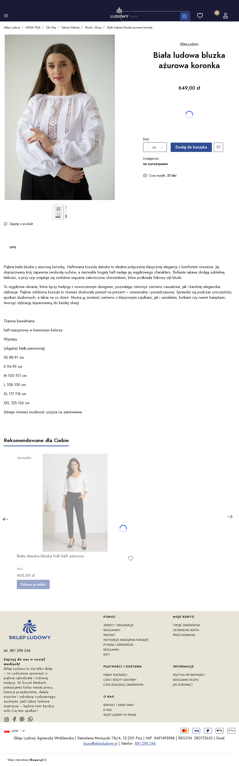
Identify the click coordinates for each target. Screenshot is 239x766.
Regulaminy (111, 630)
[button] (6, 16)
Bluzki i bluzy (93, 27)
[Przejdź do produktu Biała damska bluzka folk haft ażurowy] (75, 503)
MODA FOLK (33, 27)
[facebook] (14, 719)
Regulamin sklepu (186, 680)
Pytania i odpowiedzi (118, 645)
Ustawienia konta (186, 630)
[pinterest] (22, 719)
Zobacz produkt (33, 584)
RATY (106, 655)
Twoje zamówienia (186, 625)
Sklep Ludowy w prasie (120, 715)
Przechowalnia (184, 635)
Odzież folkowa (71, 27)
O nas (107, 710)
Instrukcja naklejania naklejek (126, 640)
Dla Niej (51, 27)
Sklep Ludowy (12, 27)
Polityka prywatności (188, 675)
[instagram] (6, 719)
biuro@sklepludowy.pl (100, 743)
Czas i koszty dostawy (120, 680)
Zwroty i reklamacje (118, 625)
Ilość (146, 139)
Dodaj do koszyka (191, 147)
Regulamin (111, 650)
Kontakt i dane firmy (118, 705)
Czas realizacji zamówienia (123, 685)
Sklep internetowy (25, 760)
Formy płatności (115, 675)
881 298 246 (145, 743)
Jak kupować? (183, 685)
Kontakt (109, 635)
